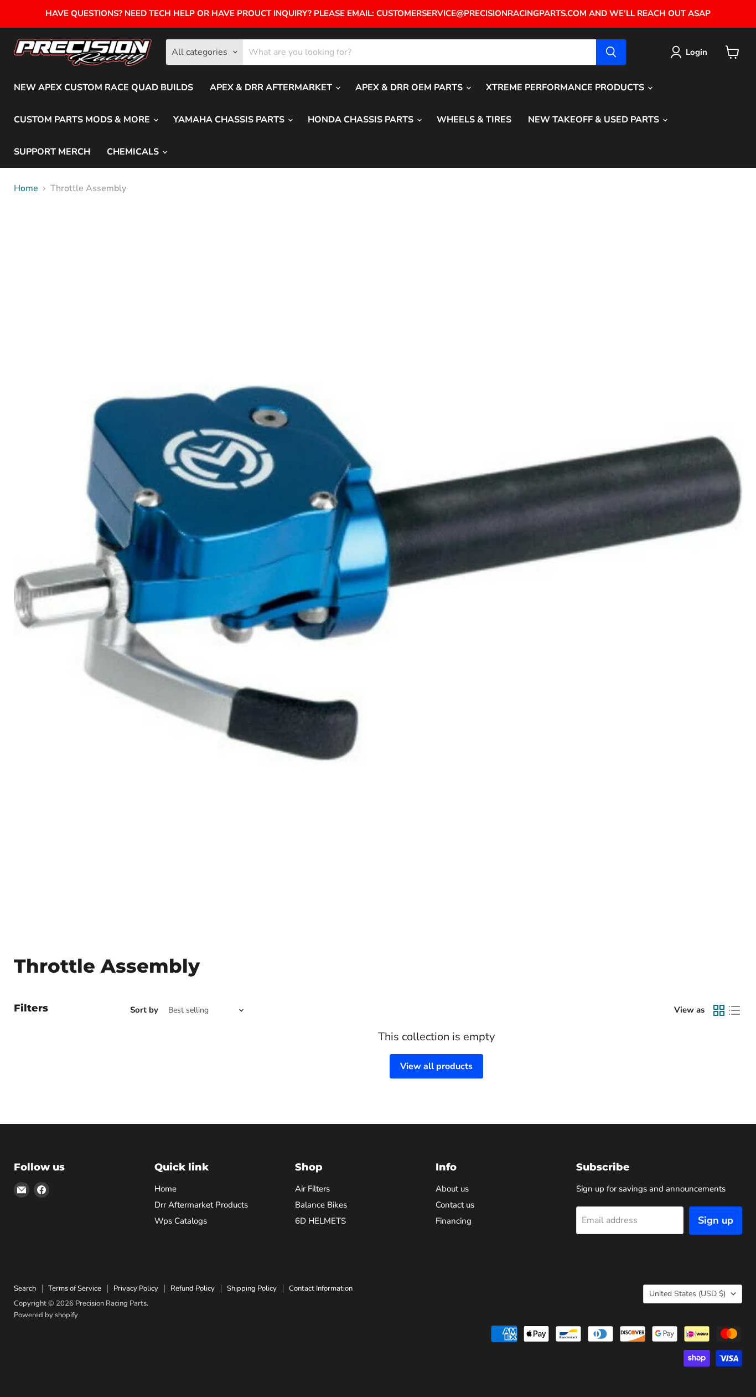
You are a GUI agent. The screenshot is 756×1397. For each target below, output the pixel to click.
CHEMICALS (134, 152)
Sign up (715, 1220)
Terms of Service (74, 1288)
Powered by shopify (46, 1315)
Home (26, 188)
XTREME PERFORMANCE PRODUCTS (566, 87)
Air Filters (312, 1188)
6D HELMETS (320, 1220)
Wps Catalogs (180, 1220)
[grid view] (719, 1010)
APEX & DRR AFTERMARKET (272, 87)
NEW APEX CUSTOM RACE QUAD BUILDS (103, 87)
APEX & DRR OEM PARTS (410, 87)
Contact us (455, 1204)
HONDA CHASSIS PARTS (362, 120)
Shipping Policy (252, 1288)
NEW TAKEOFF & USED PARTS (594, 120)
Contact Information (321, 1288)
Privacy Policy (135, 1288)
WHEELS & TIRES (474, 120)
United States (687, 1293)
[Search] (611, 52)
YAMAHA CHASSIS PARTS (230, 120)
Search (25, 1288)
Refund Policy (192, 1288)
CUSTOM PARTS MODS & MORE (83, 120)
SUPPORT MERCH (52, 152)
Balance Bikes (321, 1204)
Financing (454, 1220)
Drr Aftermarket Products (201, 1204)
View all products (436, 1066)
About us (452, 1188)
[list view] (734, 1010)
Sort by (144, 1010)
